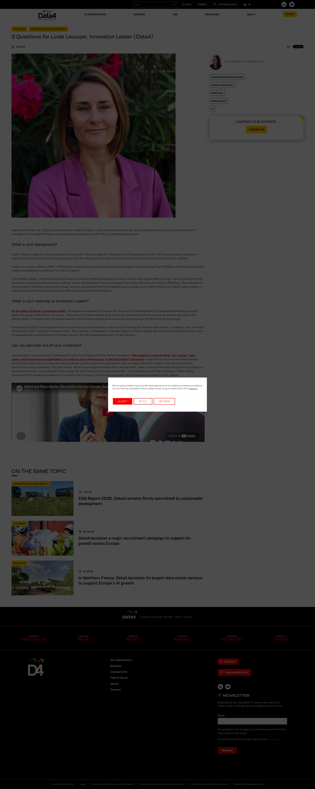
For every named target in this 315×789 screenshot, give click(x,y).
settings (193, 388)
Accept (122, 401)
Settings (164, 401)
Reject (143, 401)
